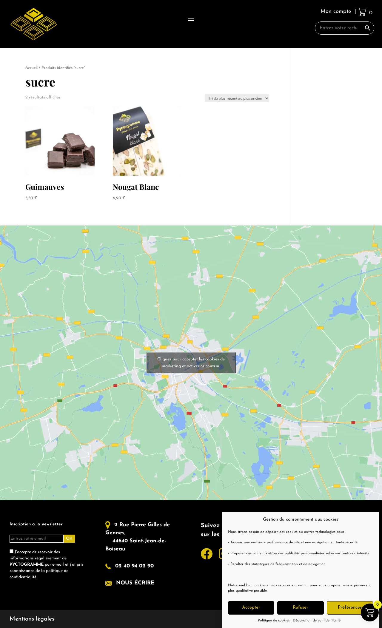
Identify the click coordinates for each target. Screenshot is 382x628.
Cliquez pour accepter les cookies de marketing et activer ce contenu (191, 362)
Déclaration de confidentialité (317, 620)
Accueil (31, 68)
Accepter (251, 607)
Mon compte (336, 11)
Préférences (350, 607)
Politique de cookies (274, 620)
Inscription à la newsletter (36, 524)
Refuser (300, 607)
